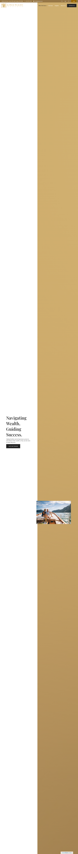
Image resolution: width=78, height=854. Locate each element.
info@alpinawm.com (39, 1)
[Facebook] (68, 1)
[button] (42, 5)
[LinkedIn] (65, 1)
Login (74, 1)
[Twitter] (62, 1)
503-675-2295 (29, 1)
